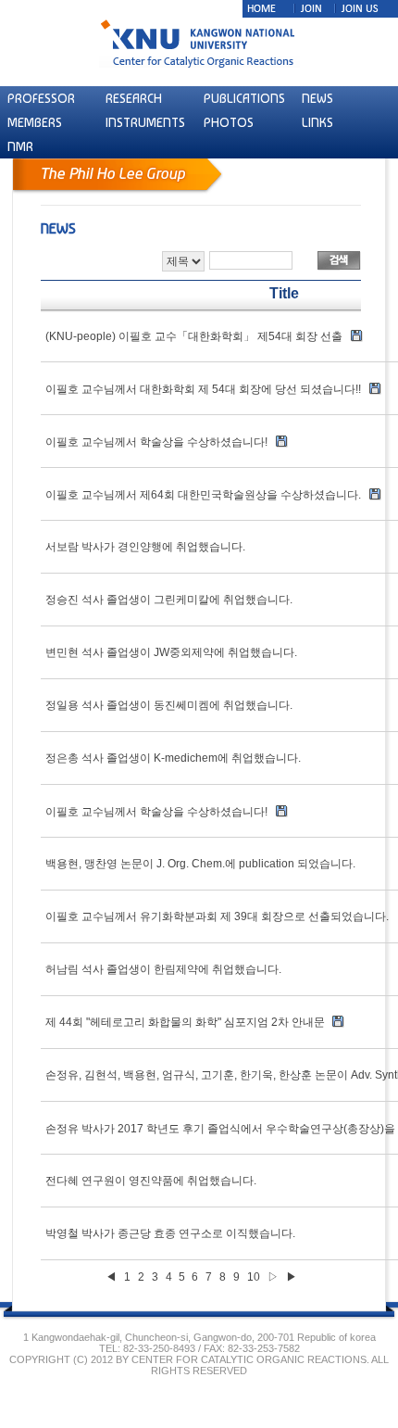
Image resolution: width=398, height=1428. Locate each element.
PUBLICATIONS (244, 98)
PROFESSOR (41, 98)
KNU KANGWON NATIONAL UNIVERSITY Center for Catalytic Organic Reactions (199, 43)
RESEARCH (134, 98)
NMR (20, 146)
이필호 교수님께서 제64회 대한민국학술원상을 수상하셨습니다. (203, 494)
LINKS (317, 122)
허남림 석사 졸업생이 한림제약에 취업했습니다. (163, 969)
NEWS (317, 98)
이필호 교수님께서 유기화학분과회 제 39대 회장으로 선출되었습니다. (217, 916)
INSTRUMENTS (145, 122)
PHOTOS (229, 122)
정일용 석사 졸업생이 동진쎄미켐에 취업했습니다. (168, 705)
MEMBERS (34, 122)
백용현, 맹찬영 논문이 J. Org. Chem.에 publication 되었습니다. (200, 863)
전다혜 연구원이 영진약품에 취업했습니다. (150, 1180)
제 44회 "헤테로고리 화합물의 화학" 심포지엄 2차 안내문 (186, 1022)
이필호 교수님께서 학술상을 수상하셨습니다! (156, 811)
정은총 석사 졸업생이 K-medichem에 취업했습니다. (173, 758)
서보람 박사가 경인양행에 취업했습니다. (145, 546)
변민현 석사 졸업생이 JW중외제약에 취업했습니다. (171, 652)
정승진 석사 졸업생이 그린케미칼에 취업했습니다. (168, 599)
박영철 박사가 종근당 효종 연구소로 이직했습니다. (170, 1233)
